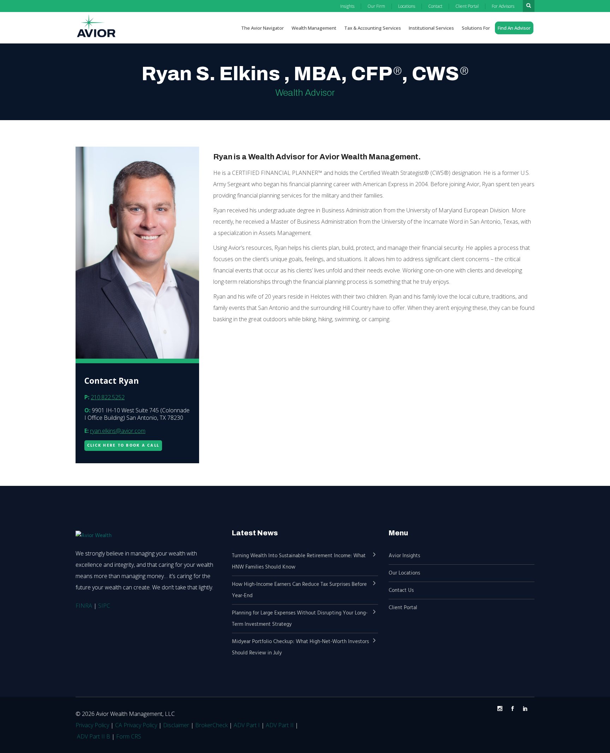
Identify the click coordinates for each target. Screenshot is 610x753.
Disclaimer (176, 725)
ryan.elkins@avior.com (117, 431)
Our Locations (404, 573)
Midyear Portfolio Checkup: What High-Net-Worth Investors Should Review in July (300, 647)
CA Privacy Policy (136, 725)
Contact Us (401, 590)
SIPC (104, 606)
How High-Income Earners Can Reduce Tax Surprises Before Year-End (299, 590)
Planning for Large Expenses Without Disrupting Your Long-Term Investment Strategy (299, 619)
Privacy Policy (92, 725)
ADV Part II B (93, 736)
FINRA (84, 606)
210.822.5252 (108, 397)
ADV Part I (247, 725)
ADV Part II (280, 725)
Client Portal (403, 608)
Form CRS (128, 736)
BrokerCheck (211, 725)
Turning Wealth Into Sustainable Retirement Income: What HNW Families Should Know (299, 561)
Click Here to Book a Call (123, 445)
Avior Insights (404, 556)
